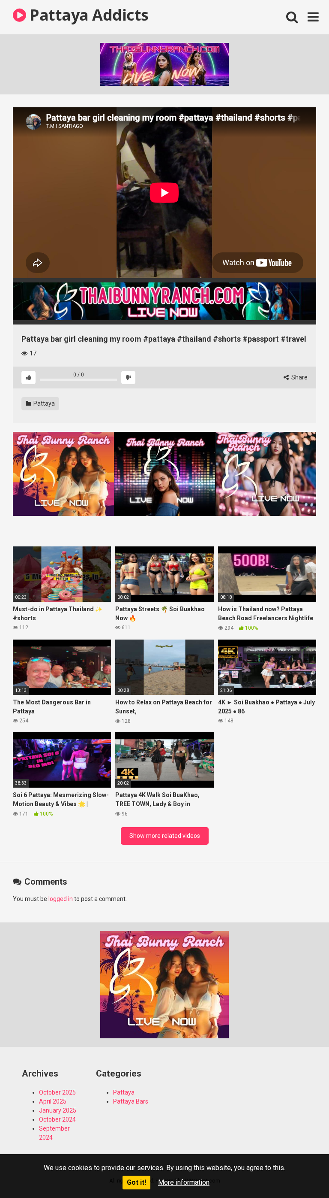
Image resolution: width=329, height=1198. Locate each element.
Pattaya (43, 403)
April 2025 (52, 1101)
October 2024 (57, 1119)
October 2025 (57, 1092)
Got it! (136, 1182)
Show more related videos (164, 835)
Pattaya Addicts (87, 14)
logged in (60, 898)
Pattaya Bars (130, 1101)
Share (299, 377)
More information (183, 1182)
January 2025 (57, 1110)
